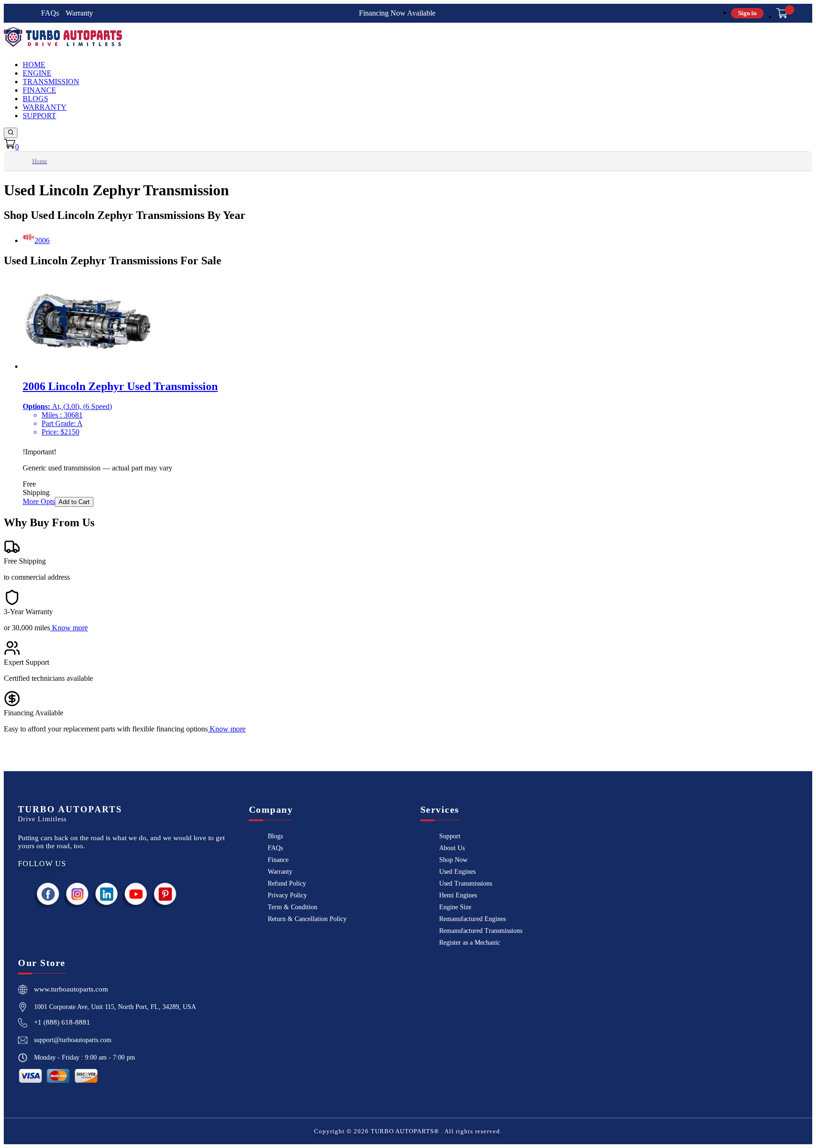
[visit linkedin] (106, 894)
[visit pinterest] (165, 894)
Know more (70, 628)
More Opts (39, 501)
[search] (10, 133)
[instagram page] (77, 894)
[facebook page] (48, 894)
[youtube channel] (136, 894)
